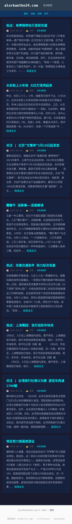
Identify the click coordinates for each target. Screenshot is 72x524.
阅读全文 (31, 71)
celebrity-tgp (25, 519)
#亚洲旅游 (41, 31)
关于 (46, 14)
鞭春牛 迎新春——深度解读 (25, 205)
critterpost (43, 519)
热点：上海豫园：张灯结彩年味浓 (29, 325)
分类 (33, 14)
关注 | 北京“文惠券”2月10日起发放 (32, 145)
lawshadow (59, 519)
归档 (39, 14)
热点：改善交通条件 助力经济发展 (30, 265)
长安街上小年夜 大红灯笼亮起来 (29, 85)
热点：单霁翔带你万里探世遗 (26, 25)
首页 (26, 14)
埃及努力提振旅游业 (20, 441)
